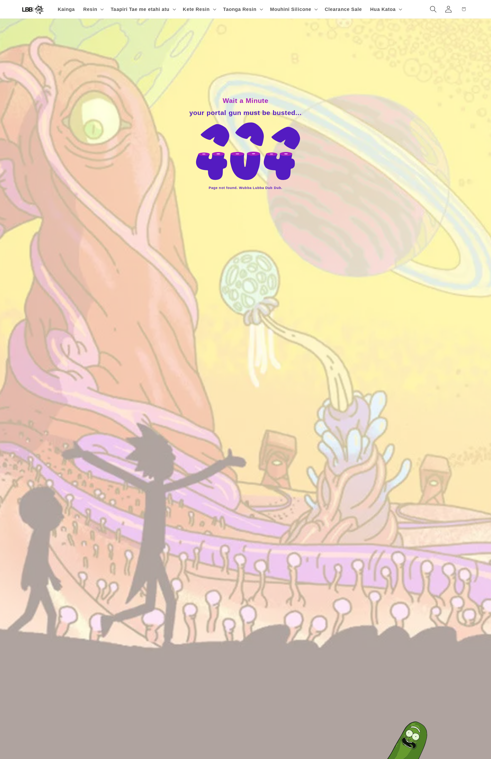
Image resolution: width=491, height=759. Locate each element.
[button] (93, 9)
